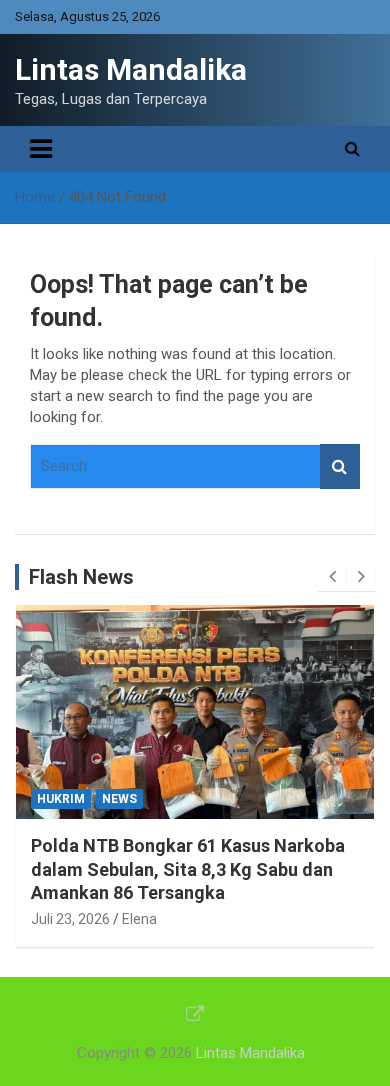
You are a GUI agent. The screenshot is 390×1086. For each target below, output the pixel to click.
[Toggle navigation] (41, 149)
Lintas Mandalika (131, 69)
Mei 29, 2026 (132, 895)
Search (340, 466)
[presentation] (332, 577)
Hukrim (122, 799)
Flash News (81, 577)
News (180, 799)
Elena (201, 895)
